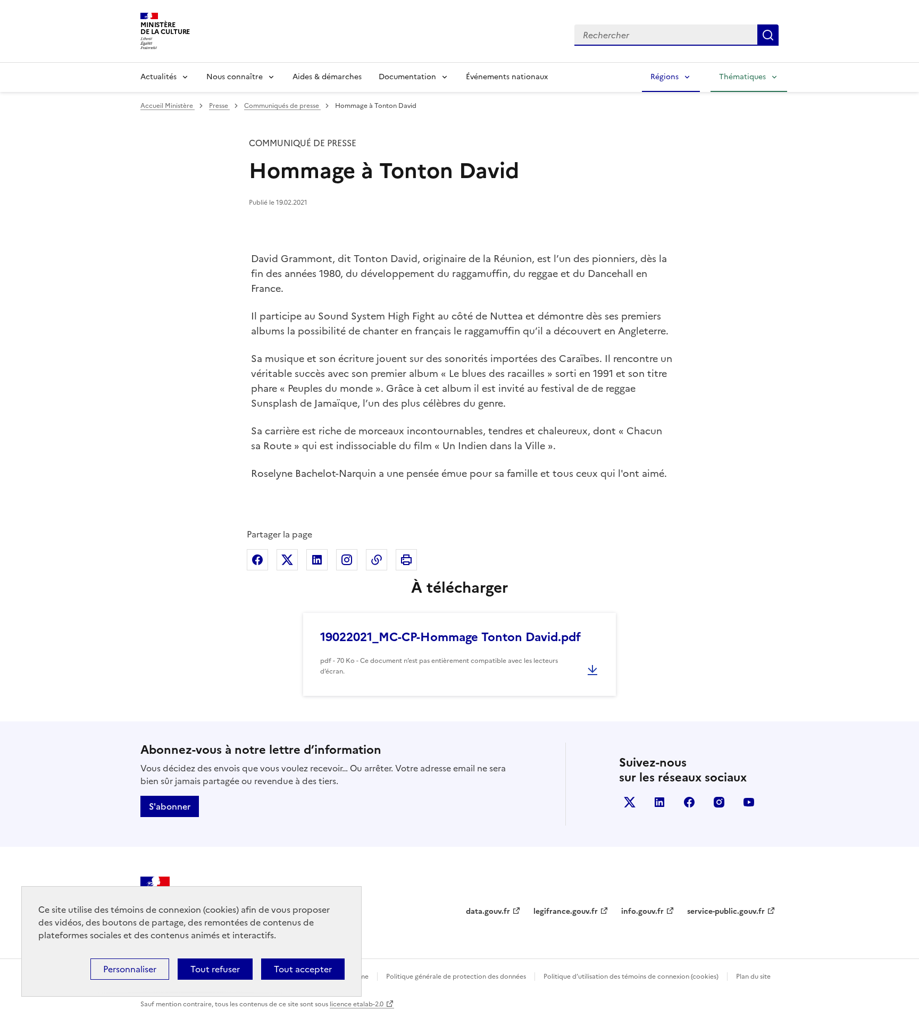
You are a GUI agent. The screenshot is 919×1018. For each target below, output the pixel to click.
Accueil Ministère (167, 106)
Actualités (158, 76)
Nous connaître (234, 76)
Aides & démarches (327, 76)
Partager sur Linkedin (317, 559)
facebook (689, 802)
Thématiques (742, 76)
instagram (719, 802)
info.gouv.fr (642, 911)
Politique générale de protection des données (456, 976)
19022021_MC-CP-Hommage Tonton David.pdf (450, 637)
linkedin (659, 802)
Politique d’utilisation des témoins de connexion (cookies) (631, 976)
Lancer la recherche (768, 35)
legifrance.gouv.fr (565, 911)
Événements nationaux (507, 76)
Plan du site (753, 976)
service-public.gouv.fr (726, 911)
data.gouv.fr (488, 911)
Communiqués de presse (282, 106)
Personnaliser (129, 969)
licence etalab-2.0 (356, 1004)
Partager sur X (287, 559)
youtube (748, 802)
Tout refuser (215, 969)
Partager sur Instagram (346, 559)
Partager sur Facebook (257, 559)
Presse (219, 106)
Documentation (407, 76)
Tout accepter (303, 969)
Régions (664, 76)
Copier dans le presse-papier (376, 559)
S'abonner (169, 806)
